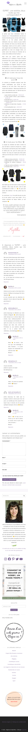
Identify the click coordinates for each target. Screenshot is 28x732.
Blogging (14, 659)
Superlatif (24, 729)
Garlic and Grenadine (13, 392)
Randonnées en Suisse (14, 670)
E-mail (4, 463)
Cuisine (14, 675)
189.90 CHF (9, 102)
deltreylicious (11, 361)
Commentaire (6, 441)
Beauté (14, 650)
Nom (4, 457)
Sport (14, 680)
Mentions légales (6, 722)
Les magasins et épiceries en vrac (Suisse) (14, 667)
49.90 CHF (15, 99)
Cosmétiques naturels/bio (14, 664)
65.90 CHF (22, 165)
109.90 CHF (21, 95)
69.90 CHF (19, 107)
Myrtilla (10, 286)
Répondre (6, 282)
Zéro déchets (14, 656)
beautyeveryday (12, 252)
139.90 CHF (21, 159)
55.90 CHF (7, 98)
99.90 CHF (21, 160)
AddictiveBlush (12, 308)
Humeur (14, 672)
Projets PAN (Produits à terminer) (14, 653)
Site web (4, 469)
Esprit (8, 36)
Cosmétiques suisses (14, 661)
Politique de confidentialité (19, 722)
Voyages (14, 678)
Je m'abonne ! (14, 609)
